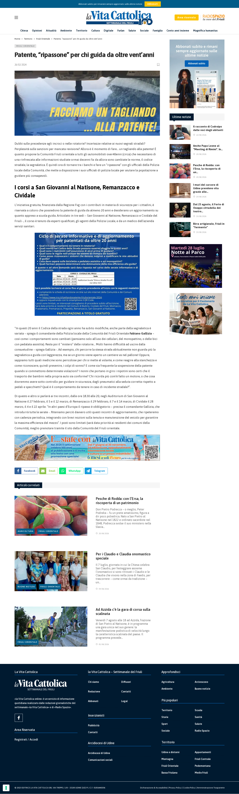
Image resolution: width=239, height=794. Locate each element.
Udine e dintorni (170, 752)
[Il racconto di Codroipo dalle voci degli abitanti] (180, 132)
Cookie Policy (189, 787)
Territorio (166, 710)
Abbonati (152, 4)
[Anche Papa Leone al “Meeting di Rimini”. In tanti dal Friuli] (180, 151)
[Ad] (87, 448)
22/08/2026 (201, 135)
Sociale (165, 730)
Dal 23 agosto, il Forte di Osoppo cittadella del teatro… (208, 208)
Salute (198, 723)
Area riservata (186, 17)
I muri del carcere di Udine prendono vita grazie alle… (206, 188)
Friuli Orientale (25, 46)
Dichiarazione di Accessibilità (153, 787)
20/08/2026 (104, 533)
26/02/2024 (20, 64)
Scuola (198, 710)
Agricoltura (25, 531)
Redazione (94, 691)
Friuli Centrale (203, 759)
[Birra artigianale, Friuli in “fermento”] (180, 229)
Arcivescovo (201, 682)
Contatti (126, 691)
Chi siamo (93, 682)
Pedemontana (202, 765)
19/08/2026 (201, 196)
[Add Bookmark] (158, 64)
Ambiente (167, 688)
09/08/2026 (104, 589)
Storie (164, 717)
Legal (124, 701)
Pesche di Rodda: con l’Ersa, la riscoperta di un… (206, 169)
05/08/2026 (104, 644)
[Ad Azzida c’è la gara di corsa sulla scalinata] (51, 627)
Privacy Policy (175, 787)
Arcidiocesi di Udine (99, 753)
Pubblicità (93, 725)
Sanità (198, 717)
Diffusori (126, 682)
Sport (164, 723)
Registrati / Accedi (26, 739)
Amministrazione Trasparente (210, 787)
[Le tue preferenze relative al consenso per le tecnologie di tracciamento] (6, 788)
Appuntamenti (203, 752)
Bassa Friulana (169, 772)
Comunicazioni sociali (100, 760)
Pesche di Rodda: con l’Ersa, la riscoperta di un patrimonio (119, 501)
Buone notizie (26, 586)
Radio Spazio (202, 730)
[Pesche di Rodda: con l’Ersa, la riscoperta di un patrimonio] (51, 516)
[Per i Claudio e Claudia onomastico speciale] (51, 571)
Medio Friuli (201, 772)
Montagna (167, 759)
